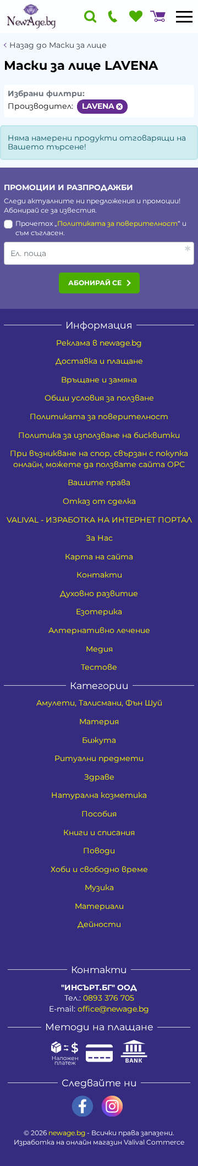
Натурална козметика (99, 795)
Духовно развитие (99, 593)
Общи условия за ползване (99, 398)
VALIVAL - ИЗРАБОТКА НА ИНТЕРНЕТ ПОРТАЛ (99, 520)
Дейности (99, 924)
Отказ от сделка (99, 501)
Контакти (99, 575)
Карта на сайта (99, 557)
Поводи (99, 851)
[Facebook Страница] (83, 1106)
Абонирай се (95, 283)
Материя (99, 721)
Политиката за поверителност (117, 223)
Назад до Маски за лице (58, 45)
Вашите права (99, 482)
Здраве (99, 777)
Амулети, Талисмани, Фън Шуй (99, 703)
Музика (99, 887)
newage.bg (66, 1133)
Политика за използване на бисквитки (99, 435)
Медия (99, 649)
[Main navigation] (184, 16)
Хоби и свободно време (99, 869)
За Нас (99, 538)
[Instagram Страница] (112, 1106)
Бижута (99, 740)
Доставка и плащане (99, 361)
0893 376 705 (108, 998)
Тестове (99, 667)
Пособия (99, 814)
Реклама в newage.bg (99, 343)
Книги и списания (99, 832)
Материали (99, 906)
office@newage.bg (113, 1009)
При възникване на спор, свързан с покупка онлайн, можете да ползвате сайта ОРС (99, 458)
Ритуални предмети (99, 758)
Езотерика (99, 612)
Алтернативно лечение (99, 630)
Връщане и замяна (99, 380)
